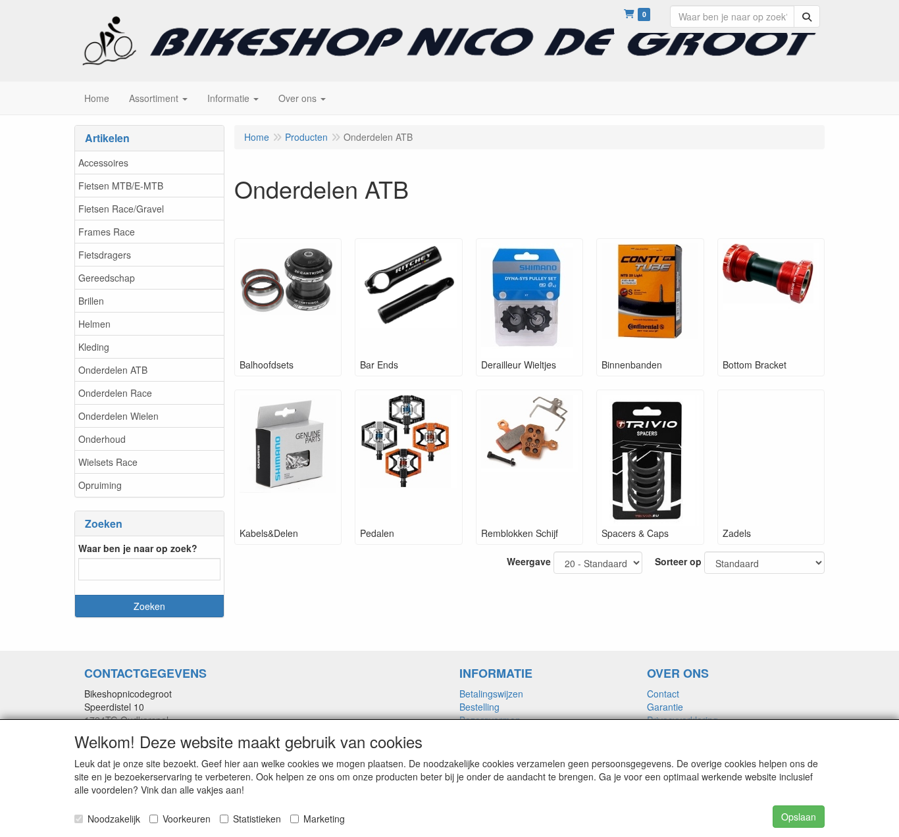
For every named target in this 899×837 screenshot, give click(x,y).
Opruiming (100, 485)
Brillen (91, 300)
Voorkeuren (187, 818)
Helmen (94, 323)
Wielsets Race (108, 462)
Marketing (324, 818)
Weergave (529, 561)
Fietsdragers (104, 254)
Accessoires (103, 162)
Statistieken (257, 818)
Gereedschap (106, 277)
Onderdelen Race (115, 392)
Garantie (665, 706)
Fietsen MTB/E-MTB (120, 185)
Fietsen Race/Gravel (121, 208)
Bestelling (479, 706)
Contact (663, 693)
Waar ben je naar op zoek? (137, 548)
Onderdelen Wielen (118, 415)
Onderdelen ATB (112, 369)
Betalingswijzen (491, 693)
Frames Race (106, 231)
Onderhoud (102, 438)
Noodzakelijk (114, 818)
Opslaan (798, 816)
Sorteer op (678, 561)
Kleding (93, 346)
